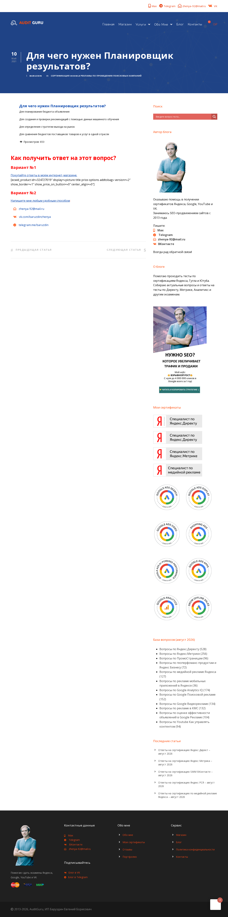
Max (154, 6)
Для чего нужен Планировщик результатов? (62, 106)
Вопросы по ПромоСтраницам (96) (183, 658)
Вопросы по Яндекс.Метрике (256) (183, 654)
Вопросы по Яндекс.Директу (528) (182, 649)
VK (215, 6)
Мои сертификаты (134, 842)
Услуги (141, 24)
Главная (108, 24)
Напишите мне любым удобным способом (40, 201)
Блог (180, 24)
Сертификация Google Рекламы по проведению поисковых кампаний (96, 75)
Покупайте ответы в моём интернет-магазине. (44, 175)
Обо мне (161, 24)
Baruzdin (36, 75)
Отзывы (127, 849)
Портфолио (130, 856)
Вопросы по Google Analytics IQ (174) (184, 690)
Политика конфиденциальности (195, 849)
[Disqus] (78, 317)
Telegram (169, 6)
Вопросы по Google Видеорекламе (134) (187, 704)
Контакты (195, 24)
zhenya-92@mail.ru (194, 6)
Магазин (125, 24)
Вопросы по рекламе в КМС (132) (182, 708)
